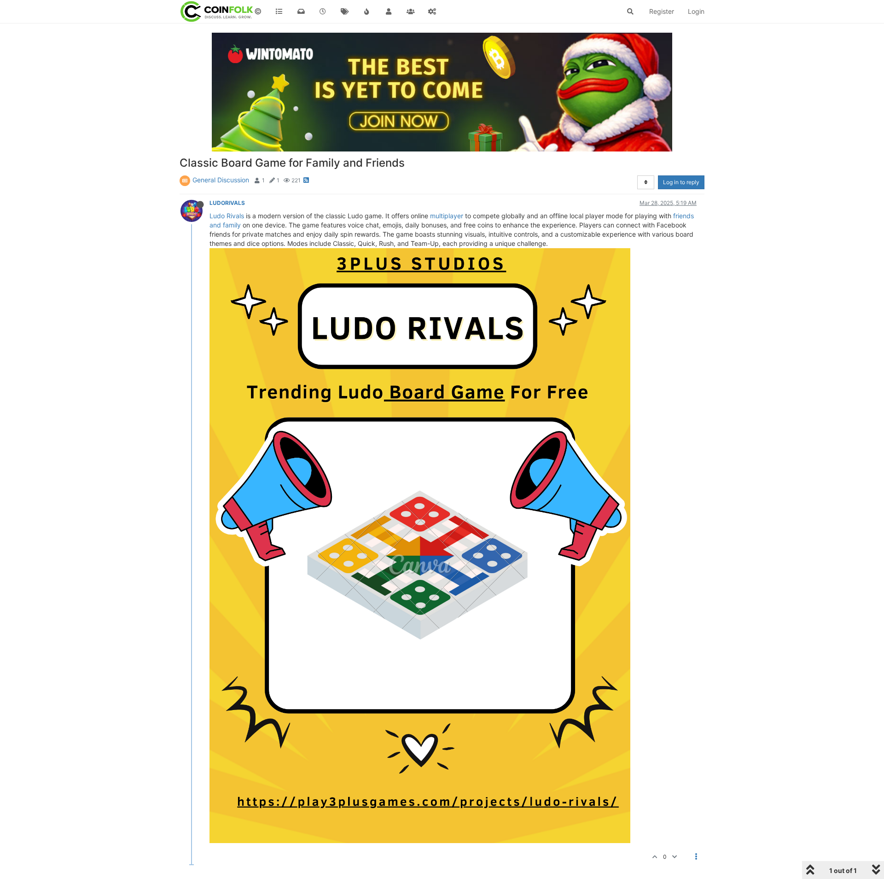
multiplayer (446, 216)
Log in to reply (681, 182)
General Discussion (220, 180)
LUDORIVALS (227, 202)
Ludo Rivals (226, 216)
